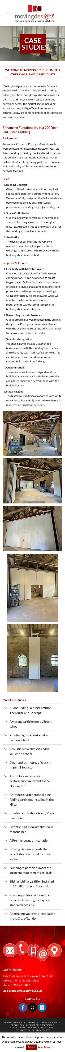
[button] (9, 13)
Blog (52, 1027)
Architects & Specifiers (40, 1025)
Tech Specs (17, 1025)
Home (7, 1022)
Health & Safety (36, 1027)
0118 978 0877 (21, 985)
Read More (43, 1047)
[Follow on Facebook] (23, 1007)
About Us (32, 1022)
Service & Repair (50, 1022)
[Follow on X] (32, 1007)
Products (19, 1022)
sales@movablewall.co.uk (26, 990)
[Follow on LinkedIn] (42, 1007)
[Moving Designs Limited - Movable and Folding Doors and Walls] (34, 13)
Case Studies (17, 1027)
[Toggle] (6, 708)
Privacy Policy (41, 1030)
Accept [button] (31, 1047)
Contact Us (23, 1030)
